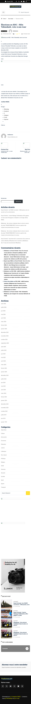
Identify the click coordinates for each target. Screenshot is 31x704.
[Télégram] (18, 686)
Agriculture (3, 430)
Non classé (10, 18)
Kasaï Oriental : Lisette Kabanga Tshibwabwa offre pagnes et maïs (20, 614)
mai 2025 (3, 357)
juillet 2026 (3, 307)
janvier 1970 (4, 422)
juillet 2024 (3, 379)
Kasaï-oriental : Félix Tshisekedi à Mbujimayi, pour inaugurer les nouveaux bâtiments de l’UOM (17, 293)
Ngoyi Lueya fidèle (8, 261)
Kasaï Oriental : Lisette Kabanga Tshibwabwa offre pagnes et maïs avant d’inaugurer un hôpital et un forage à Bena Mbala (15, 217)
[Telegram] (23, 1)
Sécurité (3, 473)
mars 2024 (3, 393)
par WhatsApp (8, 698)
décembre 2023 (4, 404)
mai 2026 (3, 314)
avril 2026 (3, 318)
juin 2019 (3, 418)
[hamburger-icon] (3, 12)
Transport (3, 487)
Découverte (4, 437)
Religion (3, 462)
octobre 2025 (4, 339)
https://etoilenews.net (12, 137)
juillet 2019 (3, 414)
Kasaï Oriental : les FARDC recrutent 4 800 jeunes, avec (21, 603)
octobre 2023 (4, 411)
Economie (3, 440)
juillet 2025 (3, 350)
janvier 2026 (4, 328)
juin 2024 (3, 382)
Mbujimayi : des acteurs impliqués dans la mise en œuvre (20, 624)
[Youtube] (21, 1)
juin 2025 (3, 354)
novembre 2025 (4, 336)
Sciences (3, 469)
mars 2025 (3, 364)
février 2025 (4, 368)
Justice (3, 447)
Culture (3, 433)
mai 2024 (3, 386)
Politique (3, 458)
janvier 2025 (4, 371)
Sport (2, 480)
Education (3, 444)
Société (3, 476)
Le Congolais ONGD (15, 696)
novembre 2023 (4, 407)
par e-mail (16, 698)
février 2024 (4, 397)
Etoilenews (15, 31)
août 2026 (3, 303)
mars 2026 (3, 321)
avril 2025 (3, 361)
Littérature (3, 451)
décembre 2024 (4, 375)
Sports (2, 483)
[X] (18, 1)
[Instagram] (26, 1)
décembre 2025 (4, 332)
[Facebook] (16, 1)
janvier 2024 (4, 400)
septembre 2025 (5, 343)
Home (4, 18)
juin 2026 (3, 310)
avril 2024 (3, 389)
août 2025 (3, 346)
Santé (2, 465)
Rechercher (3, 198)
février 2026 (4, 325)
